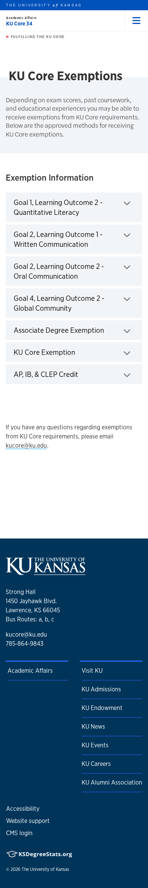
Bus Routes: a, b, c (30, 619)
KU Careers (96, 764)
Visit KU (92, 671)
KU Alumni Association (112, 782)
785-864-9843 (24, 644)
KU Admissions (101, 689)
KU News (93, 727)
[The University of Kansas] (45, 572)
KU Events (95, 745)
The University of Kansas (45, 869)
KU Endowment (102, 708)
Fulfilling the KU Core (37, 36)
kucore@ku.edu (26, 446)
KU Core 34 (19, 23)
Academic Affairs (21, 17)
